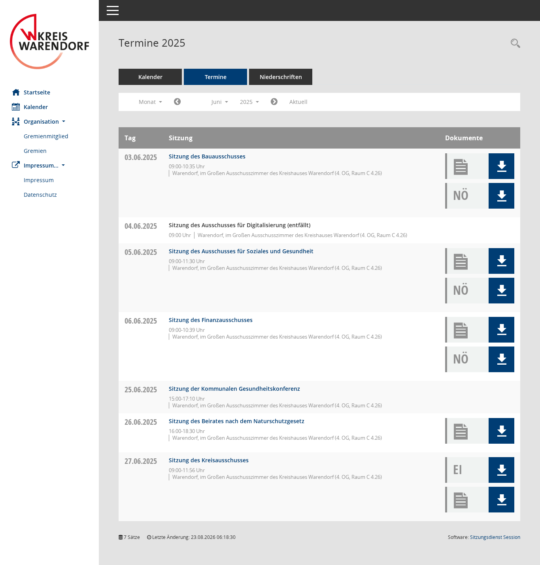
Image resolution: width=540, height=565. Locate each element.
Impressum (39, 180)
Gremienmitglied (46, 136)
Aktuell (298, 101)
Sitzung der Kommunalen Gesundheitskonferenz (234, 388)
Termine (216, 77)
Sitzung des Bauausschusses (207, 156)
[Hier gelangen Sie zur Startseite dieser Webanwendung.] (49, 41)
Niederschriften (281, 77)
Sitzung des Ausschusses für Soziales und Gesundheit (241, 251)
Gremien (35, 150)
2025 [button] (247, 101)
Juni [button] (217, 101)
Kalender (36, 107)
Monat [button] (148, 101)
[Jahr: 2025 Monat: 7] (274, 102)
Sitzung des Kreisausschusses (209, 460)
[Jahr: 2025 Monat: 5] (177, 102)
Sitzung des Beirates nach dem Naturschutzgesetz (236, 421)
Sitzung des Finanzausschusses (211, 320)
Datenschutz (40, 194)
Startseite (37, 92)
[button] (49, 121)
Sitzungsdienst (495, 537)
